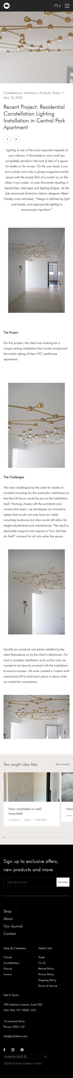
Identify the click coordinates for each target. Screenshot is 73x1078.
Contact (10, 933)
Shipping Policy (47, 980)
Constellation (11, 963)
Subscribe (63, 882)
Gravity (8, 968)
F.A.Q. (42, 963)
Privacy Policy (46, 974)
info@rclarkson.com (15, 1036)
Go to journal (62, 764)
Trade (41, 957)
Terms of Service (47, 985)
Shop (7, 911)
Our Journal (13, 926)
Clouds (8, 957)
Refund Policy (46, 968)
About (8, 918)
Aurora (8, 974)
